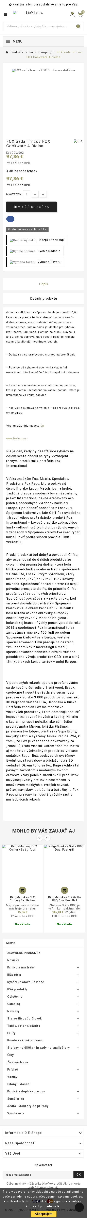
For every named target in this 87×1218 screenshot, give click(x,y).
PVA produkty (17, 989)
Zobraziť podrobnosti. (43, 1206)
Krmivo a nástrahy (21, 967)
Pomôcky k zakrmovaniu (25, 1040)
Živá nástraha (17, 1062)
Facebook (10, 219)
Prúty (11, 1033)
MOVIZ (11, 943)
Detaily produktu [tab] (43, 298)
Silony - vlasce (18, 1084)
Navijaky (13, 1011)
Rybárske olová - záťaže (25, 982)
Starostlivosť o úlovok (24, 1018)
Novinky (13, 960)
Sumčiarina (15, 1098)
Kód (9, 152)
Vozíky (12, 1076)
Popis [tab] (43, 284)
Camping (13, 1004)
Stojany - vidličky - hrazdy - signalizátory (38, 1047)
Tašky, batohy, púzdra (23, 1025)
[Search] (78, 26)
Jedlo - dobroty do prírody (28, 1106)
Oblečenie (14, 996)
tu (42, 425)
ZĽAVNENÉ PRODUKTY (23, 952)
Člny (10, 1055)
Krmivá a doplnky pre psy (26, 1091)
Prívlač (12, 1069)
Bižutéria (14, 974)
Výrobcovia (15, 1113)
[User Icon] (72, 14)
